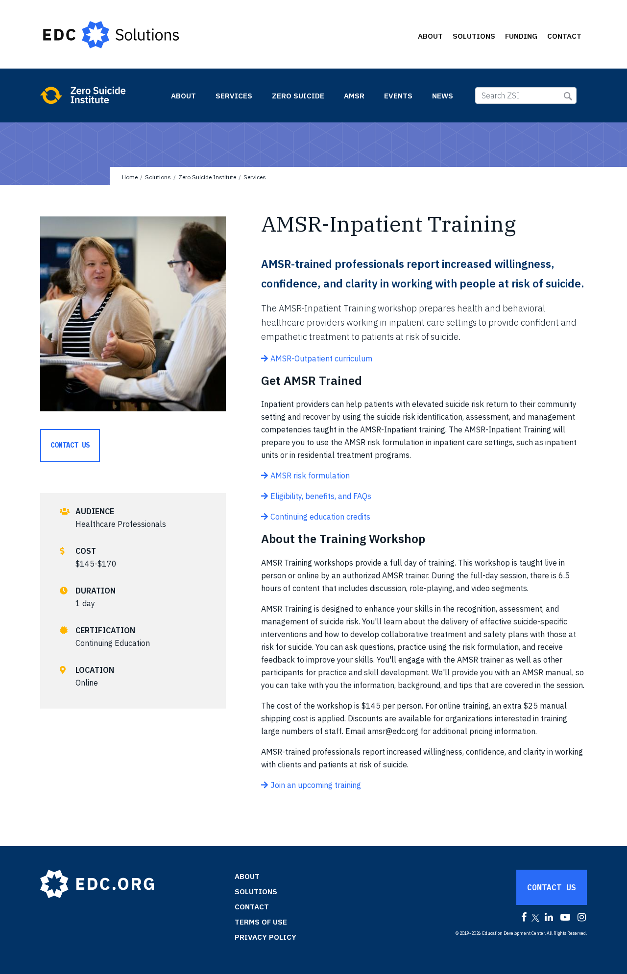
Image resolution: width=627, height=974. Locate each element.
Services (234, 95)
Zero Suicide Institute (100, 95)
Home (130, 177)
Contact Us (70, 445)
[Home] (116, 34)
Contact (564, 36)
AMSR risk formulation (310, 475)
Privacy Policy (265, 937)
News (442, 95)
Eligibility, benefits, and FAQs (320, 496)
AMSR (354, 95)
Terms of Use (261, 921)
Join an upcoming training (315, 785)
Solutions (474, 36)
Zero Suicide (298, 95)
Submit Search (568, 96)
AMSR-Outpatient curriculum (321, 358)
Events (398, 95)
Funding (521, 36)
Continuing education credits (320, 517)
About (430, 36)
